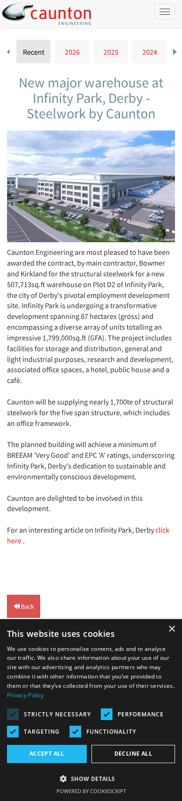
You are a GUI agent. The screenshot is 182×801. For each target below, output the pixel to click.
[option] (33, 51)
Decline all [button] (133, 754)
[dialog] (91, 710)
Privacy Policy (25, 695)
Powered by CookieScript (91, 790)
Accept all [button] (46, 754)
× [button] (171, 629)
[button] (23, 606)
